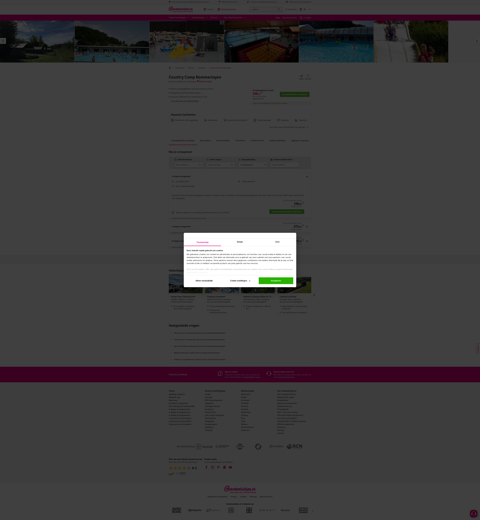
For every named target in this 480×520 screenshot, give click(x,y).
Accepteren (276, 281)
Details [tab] (240, 242)
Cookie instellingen (238, 281)
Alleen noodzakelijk (204, 281)
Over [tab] (277, 242)
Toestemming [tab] (202, 242)
